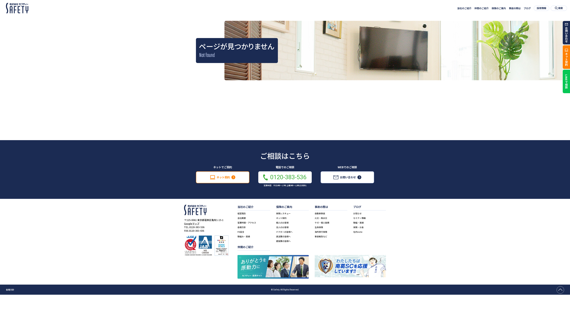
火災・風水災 (321, 218)
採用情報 (541, 8)
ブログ (527, 8)
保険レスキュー (283, 213)
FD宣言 (241, 231)
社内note (357, 231)
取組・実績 (358, 222)
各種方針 (242, 227)
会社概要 (242, 218)
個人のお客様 (282, 222)
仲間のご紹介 (481, 8)
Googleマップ (191, 223)
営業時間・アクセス (247, 222)
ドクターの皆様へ (284, 231)
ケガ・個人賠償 (322, 222)
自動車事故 (320, 213)
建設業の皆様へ (283, 241)
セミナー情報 (359, 218)
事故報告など (321, 236)
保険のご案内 (499, 8)
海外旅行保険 (321, 231)
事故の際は (515, 8)
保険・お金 (358, 227)
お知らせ (357, 213)
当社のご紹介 (464, 8)
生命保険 (319, 227)
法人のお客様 (282, 227)
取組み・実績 (244, 236)
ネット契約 (281, 218)
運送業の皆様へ (283, 236)
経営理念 (242, 213)
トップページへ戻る (285, 124)
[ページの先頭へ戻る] (560, 290)
